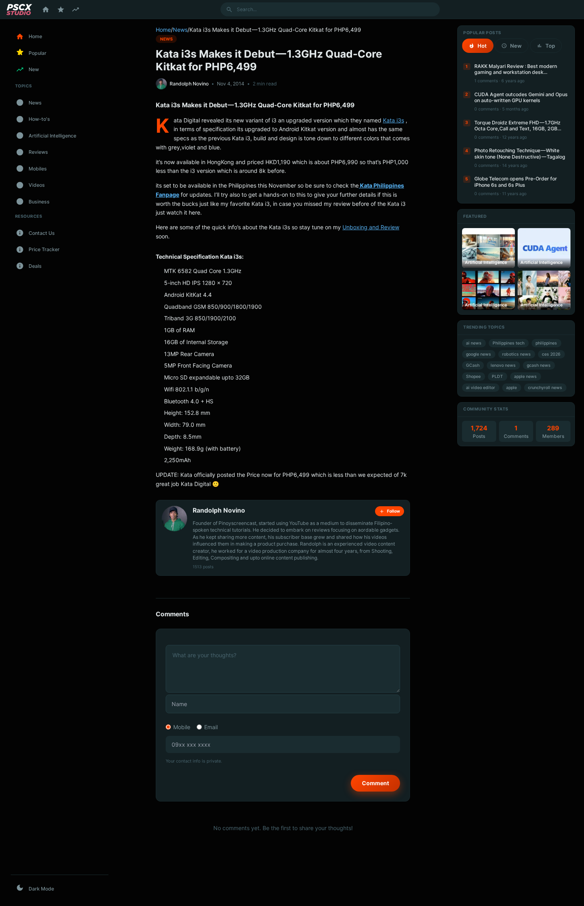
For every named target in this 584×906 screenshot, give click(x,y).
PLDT (497, 376)
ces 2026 (551, 354)
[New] (75, 9)
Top (550, 46)
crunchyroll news (545, 387)
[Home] (45, 9)
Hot (482, 46)
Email (211, 727)
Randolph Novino (189, 84)
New (516, 46)
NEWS (166, 38)
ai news (474, 343)
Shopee (473, 376)
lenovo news (503, 365)
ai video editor (480, 387)
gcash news (539, 365)
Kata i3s (393, 120)
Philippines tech (508, 343)
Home (163, 29)
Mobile (181, 727)
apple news (525, 376)
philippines (546, 343)
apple (511, 387)
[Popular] (61, 9)
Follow (393, 511)
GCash (473, 365)
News (180, 29)
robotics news (516, 354)
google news (478, 354)
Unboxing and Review (370, 227)
